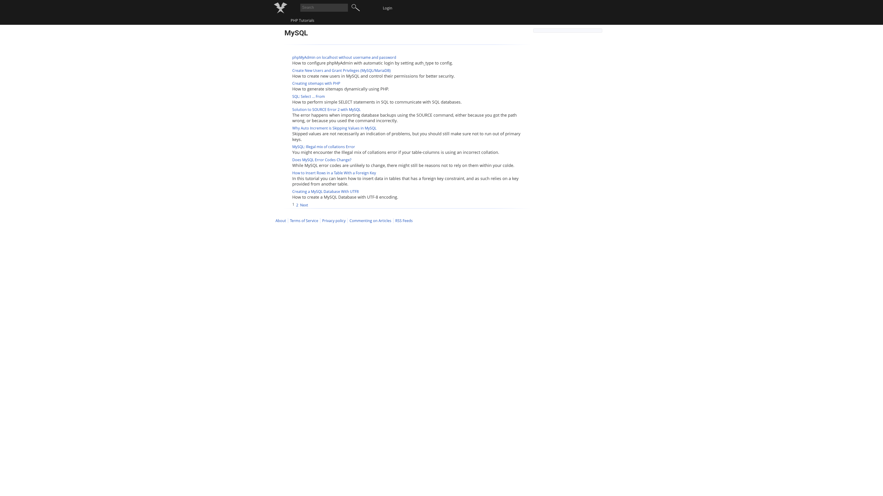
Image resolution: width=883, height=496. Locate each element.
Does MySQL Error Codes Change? (321, 159)
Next (304, 205)
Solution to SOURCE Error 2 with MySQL (326, 109)
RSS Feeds (404, 220)
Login (387, 8)
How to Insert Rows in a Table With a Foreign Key (334, 172)
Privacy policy (334, 220)
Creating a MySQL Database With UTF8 (325, 191)
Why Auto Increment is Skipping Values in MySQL (334, 128)
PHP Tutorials (302, 20)
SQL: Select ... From (308, 96)
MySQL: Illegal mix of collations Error (323, 146)
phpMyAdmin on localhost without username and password (344, 57)
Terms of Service (304, 220)
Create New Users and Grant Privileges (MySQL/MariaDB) (341, 70)
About (280, 220)
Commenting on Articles (370, 220)
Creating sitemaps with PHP (316, 83)
